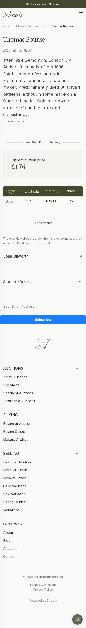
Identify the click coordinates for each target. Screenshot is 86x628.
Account (10, 548)
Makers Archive (27, 26)
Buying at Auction (17, 423)
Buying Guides (14, 431)
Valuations (11, 510)
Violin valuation (15, 470)
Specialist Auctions (18, 393)
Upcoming (11, 385)
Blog (6, 540)
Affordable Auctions (19, 401)
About (8, 532)
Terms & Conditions (43, 584)
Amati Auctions (15, 377)
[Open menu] (81, 14)
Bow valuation (14, 494)
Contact (9, 556)
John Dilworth (43, 256)
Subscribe (43, 319)
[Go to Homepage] (12, 14)
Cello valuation (15, 486)
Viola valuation (14, 478)
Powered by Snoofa (43, 600)
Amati (6, 26)
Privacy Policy (43, 589)
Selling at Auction (17, 462)
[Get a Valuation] (77, 619)
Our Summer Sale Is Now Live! (43, 4)
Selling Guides (14, 502)
